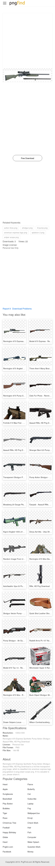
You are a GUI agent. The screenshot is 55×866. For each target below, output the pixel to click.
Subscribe (32, 798)
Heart (5, 784)
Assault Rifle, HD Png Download (16, 450)
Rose (5, 818)
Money (31, 851)
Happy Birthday (9, 832)
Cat (29, 793)
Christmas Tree (9, 822)
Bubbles (6, 808)
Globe (5, 837)
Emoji (30, 818)
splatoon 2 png (38, 232)
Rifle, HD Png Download (39, 586)
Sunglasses (8, 793)
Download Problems (22, 308)
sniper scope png (11, 237)
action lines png (10, 228)
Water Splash (33, 842)
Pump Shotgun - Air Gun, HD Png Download (21, 640)
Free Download (27, 158)
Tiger (5, 813)
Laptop (30, 803)
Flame (30, 784)
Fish (29, 832)
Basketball (7, 798)
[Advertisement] (27, 40)
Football (6, 827)
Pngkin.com (8, 846)
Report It (7, 308)
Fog (29, 808)
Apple (5, 789)
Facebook (7, 851)
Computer (32, 837)
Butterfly (31, 789)
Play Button (8, 803)
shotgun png (27, 228)
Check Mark (33, 822)
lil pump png (42, 228)
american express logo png (15, 232)
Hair (29, 827)
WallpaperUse (34, 813)
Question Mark (34, 846)
